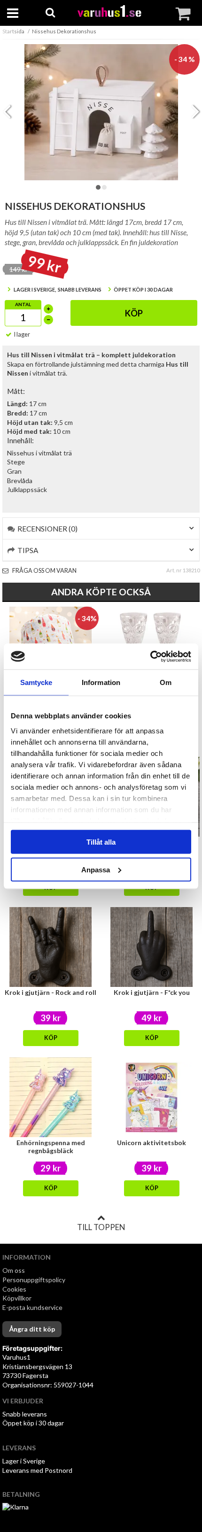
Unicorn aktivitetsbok (151, 1143)
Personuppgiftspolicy (33, 1280)
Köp (134, 313)
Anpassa (95, 869)
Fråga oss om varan (44, 570)
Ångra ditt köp (32, 1329)
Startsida (13, 31)
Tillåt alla (101, 842)
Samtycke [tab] (36, 682)
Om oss (13, 1270)
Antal (23, 304)
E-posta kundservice (33, 1307)
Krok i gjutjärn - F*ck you (152, 992)
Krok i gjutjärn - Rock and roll (50, 992)
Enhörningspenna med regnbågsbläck (50, 1147)
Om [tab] (165, 682)
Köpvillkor (16, 1298)
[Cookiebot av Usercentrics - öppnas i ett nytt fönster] (150, 656)
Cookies (14, 1289)
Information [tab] (101, 682)
